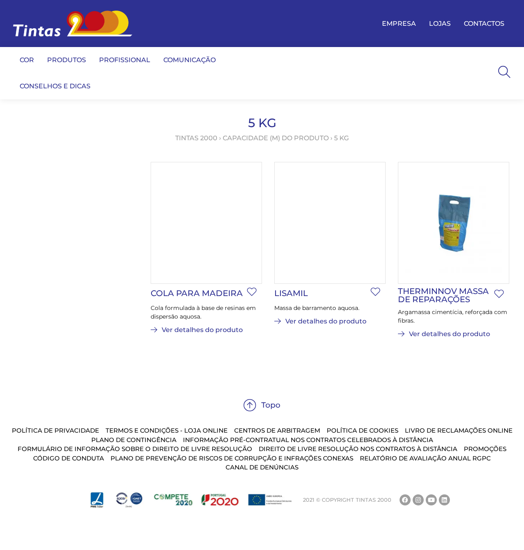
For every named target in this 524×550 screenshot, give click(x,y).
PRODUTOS (66, 60)
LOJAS (440, 23)
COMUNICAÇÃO (189, 60)
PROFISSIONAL (124, 60)
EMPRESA (399, 23)
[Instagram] (418, 499)
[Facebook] (405, 499)
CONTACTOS (484, 23)
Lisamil (291, 293)
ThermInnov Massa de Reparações (443, 295)
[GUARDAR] (252, 291)
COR (27, 60)
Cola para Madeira (197, 293)
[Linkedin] (444, 499)
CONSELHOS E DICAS (55, 86)
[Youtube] (431, 499)
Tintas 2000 (196, 138)
